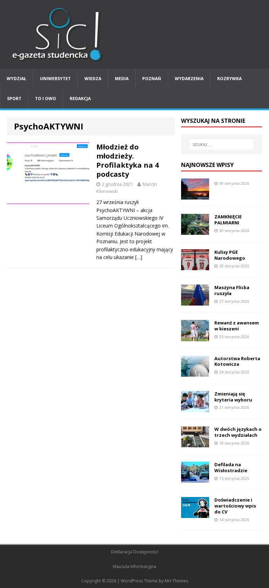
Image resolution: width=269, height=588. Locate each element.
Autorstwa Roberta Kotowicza (237, 361)
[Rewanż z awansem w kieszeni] (195, 337)
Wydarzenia (189, 79)
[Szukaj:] (221, 144)
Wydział (16, 79)
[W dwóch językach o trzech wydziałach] (195, 443)
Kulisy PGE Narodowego (229, 255)
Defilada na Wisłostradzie (230, 467)
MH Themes (176, 581)
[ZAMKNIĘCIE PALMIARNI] (195, 230)
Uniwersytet (55, 79)
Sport (14, 99)
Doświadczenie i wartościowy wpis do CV (235, 506)
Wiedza (92, 79)
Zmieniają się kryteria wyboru (233, 397)
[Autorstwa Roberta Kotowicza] (195, 372)
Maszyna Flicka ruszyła (231, 290)
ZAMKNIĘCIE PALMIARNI (228, 220)
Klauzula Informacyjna (134, 566)
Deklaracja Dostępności (134, 552)
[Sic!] (134, 34)
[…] (138, 257)
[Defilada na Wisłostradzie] (195, 478)
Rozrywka (229, 79)
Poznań (151, 79)
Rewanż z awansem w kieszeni (236, 326)
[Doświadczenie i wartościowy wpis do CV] (195, 514)
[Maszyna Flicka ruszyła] (195, 301)
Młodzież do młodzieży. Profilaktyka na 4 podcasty (127, 160)
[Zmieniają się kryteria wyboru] (195, 407)
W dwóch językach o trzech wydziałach (238, 432)
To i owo (45, 99)
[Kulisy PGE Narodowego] (195, 266)
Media (122, 79)
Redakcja (80, 99)
